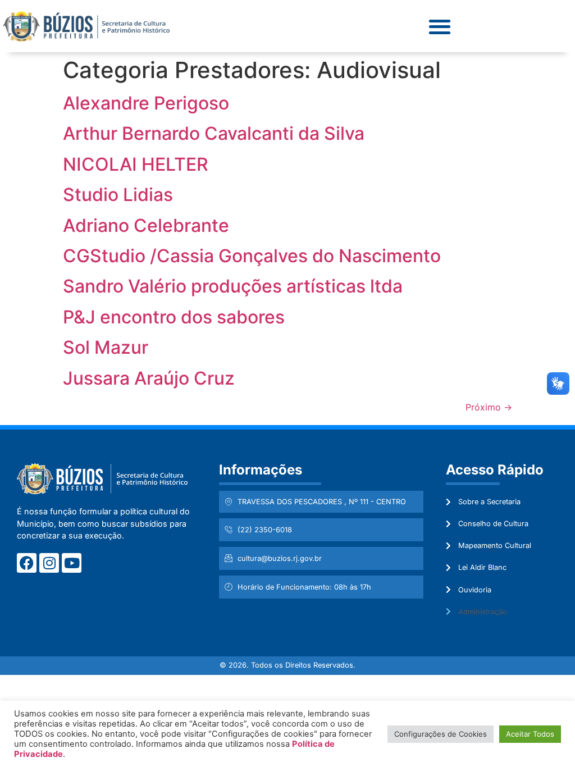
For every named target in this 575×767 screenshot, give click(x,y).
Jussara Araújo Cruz (149, 378)
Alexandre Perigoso (146, 103)
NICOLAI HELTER (135, 164)
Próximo (489, 407)
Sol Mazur (105, 347)
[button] (439, 26)
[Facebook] (26, 563)
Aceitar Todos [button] (530, 733)
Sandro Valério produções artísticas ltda (233, 286)
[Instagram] (49, 563)
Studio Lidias (118, 195)
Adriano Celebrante (146, 225)
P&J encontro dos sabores (174, 317)
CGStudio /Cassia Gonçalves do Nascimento (252, 256)
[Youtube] (71, 563)
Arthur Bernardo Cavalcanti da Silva (213, 133)
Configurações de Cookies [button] (440, 733)
